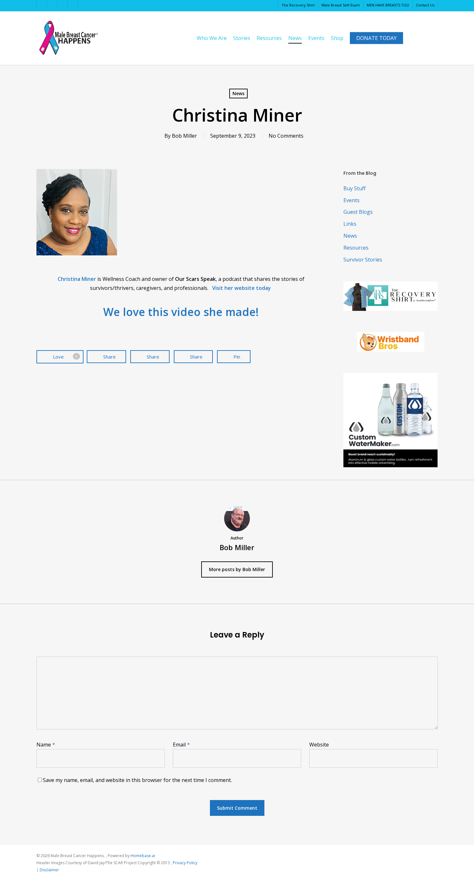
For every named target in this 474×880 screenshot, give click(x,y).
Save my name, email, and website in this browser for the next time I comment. (137, 780)
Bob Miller (184, 135)
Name (45, 744)
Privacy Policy (185, 862)
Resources (356, 247)
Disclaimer (49, 870)
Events (351, 200)
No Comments (286, 135)
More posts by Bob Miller (237, 569)
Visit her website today (242, 288)
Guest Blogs (358, 211)
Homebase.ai (143, 855)
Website (319, 744)
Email (181, 744)
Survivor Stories (362, 259)
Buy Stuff (354, 188)
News (238, 93)
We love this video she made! (181, 311)
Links (349, 223)
